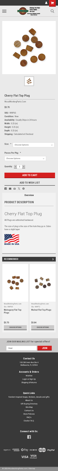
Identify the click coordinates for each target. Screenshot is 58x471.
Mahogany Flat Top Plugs (12, 311)
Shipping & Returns (29, 382)
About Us (29, 400)
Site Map (29, 407)
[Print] (14, 188)
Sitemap (32, 469)
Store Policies (29, 414)
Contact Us (29, 411)
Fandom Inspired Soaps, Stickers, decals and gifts (29, 397)
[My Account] (46, 3)
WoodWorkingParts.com (12, 304)
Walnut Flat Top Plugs (41, 310)
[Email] (10, 188)
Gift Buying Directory (29, 404)
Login (24, 379)
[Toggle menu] (4, 11)
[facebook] (29, 437)
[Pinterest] (23, 188)
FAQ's (29, 417)
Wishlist (29, 376)
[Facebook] (5, 188)
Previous (49, 259)
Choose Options (15, 327)
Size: (7, 144)
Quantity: (8, 166)
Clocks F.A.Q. (29, 421)
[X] (19, 188)
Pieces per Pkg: (12, 153)
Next (53, 259)
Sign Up (32, 379)
